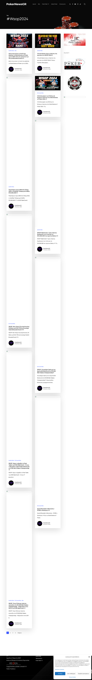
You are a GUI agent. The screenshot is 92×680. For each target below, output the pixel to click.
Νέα (15, 50)
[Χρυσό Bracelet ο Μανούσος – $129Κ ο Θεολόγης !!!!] (48, 462)
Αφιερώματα (39, 658)
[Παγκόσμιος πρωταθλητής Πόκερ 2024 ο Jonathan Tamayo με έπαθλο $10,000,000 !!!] (19, 144)
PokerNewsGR (18, 68)
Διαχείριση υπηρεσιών (59, 669)
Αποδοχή (60, 673)
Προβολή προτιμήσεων (83, 673)
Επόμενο (19, 632)
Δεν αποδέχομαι (71, 673)
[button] (89, 657)
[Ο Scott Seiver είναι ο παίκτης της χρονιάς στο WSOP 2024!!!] (48, 53)
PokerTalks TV (39, 660)
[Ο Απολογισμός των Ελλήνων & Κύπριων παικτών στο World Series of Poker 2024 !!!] (48, 96)
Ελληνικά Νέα (40, 93)
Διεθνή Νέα (11, 50)
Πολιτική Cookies (72, 677)
